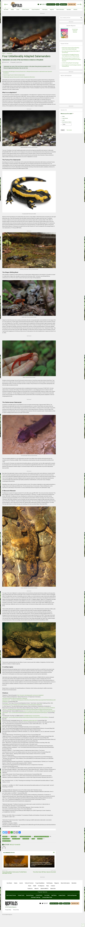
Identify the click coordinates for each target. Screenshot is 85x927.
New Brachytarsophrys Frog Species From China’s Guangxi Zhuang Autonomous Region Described (71, 59)
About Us (37, 888)
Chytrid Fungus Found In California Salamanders (14, 75)
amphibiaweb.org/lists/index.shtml (30, 720)
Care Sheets (6, 9)
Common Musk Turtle (47, 897)
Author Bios (53, 888)
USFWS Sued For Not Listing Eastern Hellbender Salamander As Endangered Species (41, 864)
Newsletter (69, 9)
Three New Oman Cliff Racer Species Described (44, 872)
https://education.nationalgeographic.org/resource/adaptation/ (30, 695)
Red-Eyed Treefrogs (35, 897)
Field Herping (44, 9)
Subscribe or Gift (72, 4)
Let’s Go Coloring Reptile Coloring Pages (70, 62)
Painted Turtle (21, 895)
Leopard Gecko (62, 895)
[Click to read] (16, 861)
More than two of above (66, 122)
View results (69, 130)
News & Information (60, 9)
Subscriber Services (51, 4)
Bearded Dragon (30, 895)
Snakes (12, 9)
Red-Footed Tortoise (11, 895)
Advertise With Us (44, 888)
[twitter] (41, 4)
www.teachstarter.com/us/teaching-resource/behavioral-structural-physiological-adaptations (22, 704)
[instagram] (43, 4)
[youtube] (38, 4)
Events (29, 885)
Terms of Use (16, 909)
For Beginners (41, 885)
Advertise (75, 9)
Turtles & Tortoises (25, 9)
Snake (63, 116)
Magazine (52, 9)
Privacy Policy (8, 909)
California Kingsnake (72, 895)
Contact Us (75, 30)
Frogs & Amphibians (36, 9)
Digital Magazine (63, 4)
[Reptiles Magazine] (16, 7)
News (47, 885)
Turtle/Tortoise (65, 118)
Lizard (63, 120)
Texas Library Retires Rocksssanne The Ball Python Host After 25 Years (14, 872)
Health (34, 885)
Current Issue (75, 29)
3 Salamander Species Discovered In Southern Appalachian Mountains (19, 77)
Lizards (17, 9)
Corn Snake (46, 895)
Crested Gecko (39, 895)
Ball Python (54, 895)
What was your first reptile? (67, 113)
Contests (53, 885)
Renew (57, 4)
